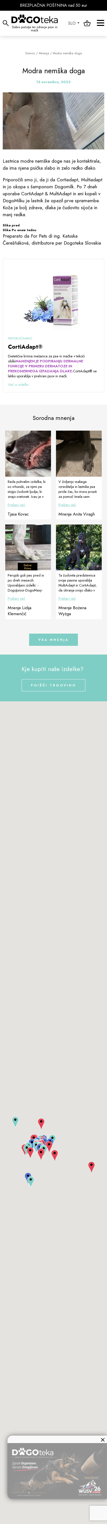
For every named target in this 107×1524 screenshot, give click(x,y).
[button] (30, 1182)
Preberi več (16, 504)
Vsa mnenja (53, 639)
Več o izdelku (18, 384)
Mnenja (44, 53)
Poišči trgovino (53, 685)
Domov (30, 53)
